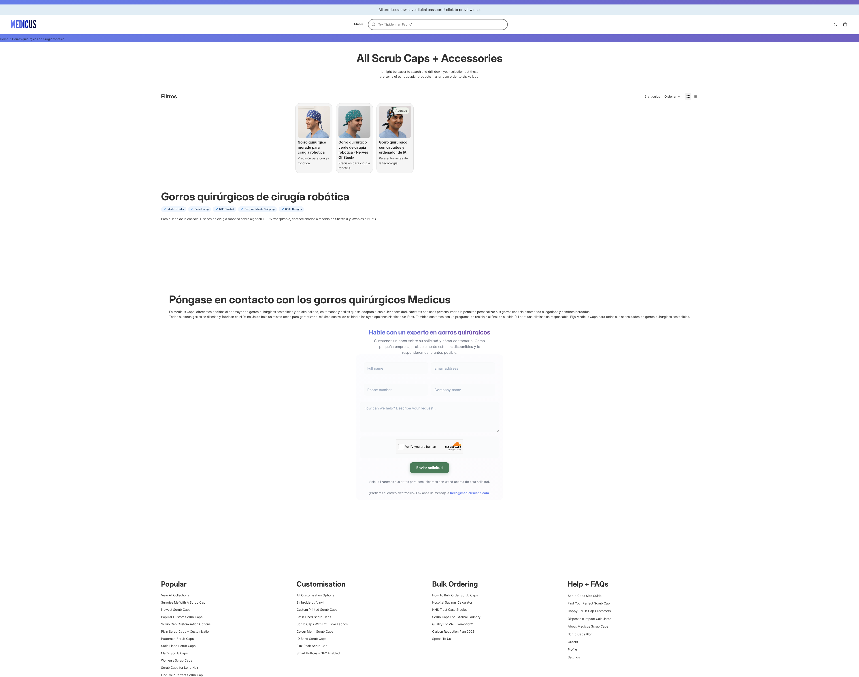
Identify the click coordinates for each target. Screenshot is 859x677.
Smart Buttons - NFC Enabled (318, 653)
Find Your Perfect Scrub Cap (182, 675)
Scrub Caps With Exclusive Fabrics (322, 624)
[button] (672, 96)
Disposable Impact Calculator (589, 618)
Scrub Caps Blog (580, 634)
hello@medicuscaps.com (469, 493)
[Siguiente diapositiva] (325, 122)
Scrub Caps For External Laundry (456, 617)
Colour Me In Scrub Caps (315, 631)
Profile (572, 649)
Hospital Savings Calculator (452, 602)
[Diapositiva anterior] (303, 122)
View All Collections (175, 595)
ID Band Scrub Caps (311, 639)
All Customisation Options (315, 595)
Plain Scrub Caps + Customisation (185, 631)
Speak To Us (441, 639)
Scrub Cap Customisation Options (185, 624)
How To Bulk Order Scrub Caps (455, 595)
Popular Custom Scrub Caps (181, 617)
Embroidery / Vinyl (310, 602)
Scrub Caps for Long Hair (179, 667)
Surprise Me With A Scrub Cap (183, 602)
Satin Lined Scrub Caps (178, 646)
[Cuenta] (835, 24)
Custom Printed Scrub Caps (317, 609)
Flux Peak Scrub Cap (312, 646)
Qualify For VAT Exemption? (452, 624)
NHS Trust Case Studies (449, 609)
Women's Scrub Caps (176, 660)
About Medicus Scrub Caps (588, 626)
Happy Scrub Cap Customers (589, 611)
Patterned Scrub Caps (177, 639)
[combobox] (440, 24)
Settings (574, 657)
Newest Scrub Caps (175, 609)
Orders (573, 642)
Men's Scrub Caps (174, 653)
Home (4, 39)
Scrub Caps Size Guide (585, 595)
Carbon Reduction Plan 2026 (453, 631)
